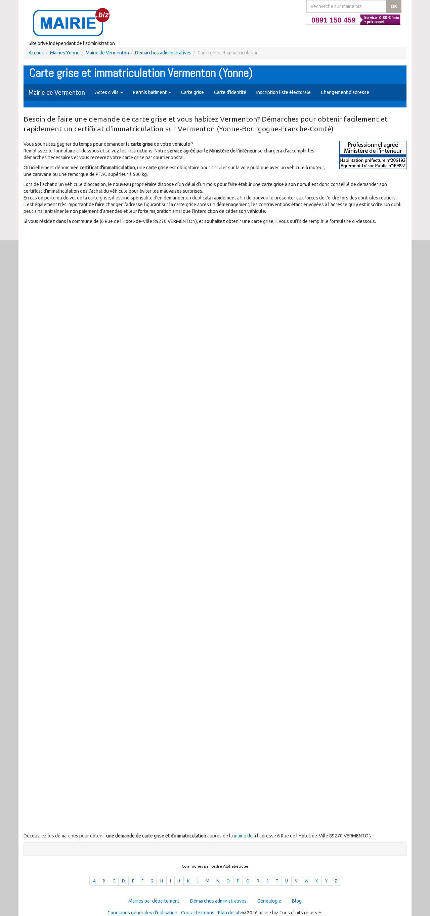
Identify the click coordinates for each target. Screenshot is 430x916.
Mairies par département (153, 901)
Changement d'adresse (345, 92)
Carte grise (192, 92)
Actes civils (107, 92)
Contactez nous (197, 912)
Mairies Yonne (65, 52)
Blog (297, 901)
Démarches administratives (163, 52)
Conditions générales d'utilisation (142, 912)
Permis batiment (150, 92)
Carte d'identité (230, 92)
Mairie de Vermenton (107, 52)
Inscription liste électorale (283, 92)
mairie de (244, 835)
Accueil (36, 52)
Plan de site (230, 912)
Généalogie (269, 901)
